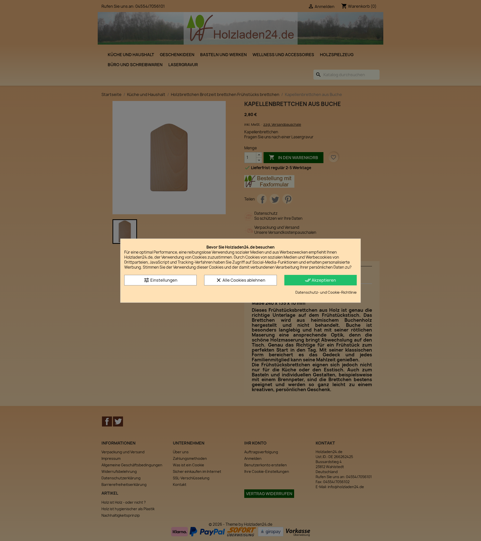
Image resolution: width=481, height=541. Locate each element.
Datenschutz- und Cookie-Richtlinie (326, 292)
